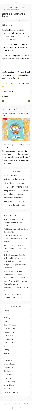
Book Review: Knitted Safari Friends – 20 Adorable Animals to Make (16, 248)
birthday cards (10, 179)
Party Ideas (8, 378)
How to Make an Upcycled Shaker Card (16, 114)
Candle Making (9, 381)
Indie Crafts (8, 357)
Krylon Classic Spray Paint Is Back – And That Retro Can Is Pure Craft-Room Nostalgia (14, 258)
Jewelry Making (9, 364)
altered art (21, 176)
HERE (4, 67)
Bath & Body (8, 374)
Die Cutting (16, 186)
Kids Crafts (8, 360)
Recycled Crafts (9, 328)
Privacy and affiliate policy (19, 408)
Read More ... (8, 163)
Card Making (16, 7)
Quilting (7, 318)
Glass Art (7, 353)
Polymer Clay (9, 339)
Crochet (6, 321)
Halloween (24, 190)
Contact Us (9, 408)
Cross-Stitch (8, 342)
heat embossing (10, 194)
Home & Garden (10, 325)
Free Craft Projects (11, 392)
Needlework (8, 371)
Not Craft (7, 389)
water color (20, 205)
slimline (21, 201)
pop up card (13, 201)
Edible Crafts (8, 346)
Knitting (7, 314)
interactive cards (11, 197)
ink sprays (20, 194)
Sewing (6, 311)
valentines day (10, 205)
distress (12, 190)
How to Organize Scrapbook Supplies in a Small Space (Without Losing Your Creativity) (15, 274)
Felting (6, 350)
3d (4, 175)
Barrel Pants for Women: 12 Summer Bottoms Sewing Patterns (13, 222)
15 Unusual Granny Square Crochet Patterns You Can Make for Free (15, 238)
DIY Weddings (9, 385)
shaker (15, 145)
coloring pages (14, 183)
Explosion (17, 190)
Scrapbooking (9, 332)
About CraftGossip (23, 404)
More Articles (10, 215)
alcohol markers (11, 176)
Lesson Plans (8, 367)
